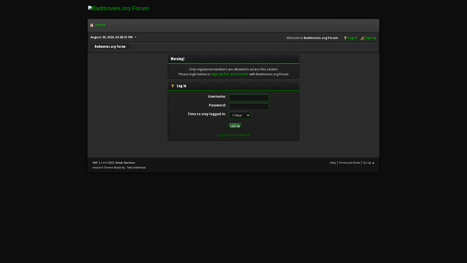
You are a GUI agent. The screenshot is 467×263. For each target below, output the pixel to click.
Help (333, 162)
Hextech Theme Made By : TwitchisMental (119, 167)
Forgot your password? (233, 135)
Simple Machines (125, 162)
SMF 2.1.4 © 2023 (103, 162)
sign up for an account (230, 74)
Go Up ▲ (369, 162)
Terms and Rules (349, 162)
